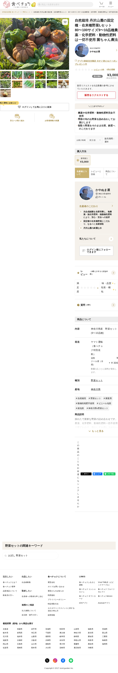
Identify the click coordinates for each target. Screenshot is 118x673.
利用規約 (51, 595)
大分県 (48, 648)
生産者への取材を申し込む (32, 596)
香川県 (62, 644)
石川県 (5, 636)
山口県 (34, 644)
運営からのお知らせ (56, 591)
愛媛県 (76, 644)
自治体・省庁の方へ (30, 615)
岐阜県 (62, 636)
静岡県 (76, 636)
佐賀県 (5, 648)
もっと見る (98, 431)
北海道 (5, 629)
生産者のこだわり (88, 206)
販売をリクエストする (96, 95)
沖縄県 (90, 648)
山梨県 (34, 636)
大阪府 (34, 640)
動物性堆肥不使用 (86, 403)
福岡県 (104, 644)
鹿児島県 (77, 648)
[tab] (96, 173)
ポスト (86, 474)
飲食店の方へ (8, 595)
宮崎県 (62, 648)
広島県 (19, 644)
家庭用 (108, 398)
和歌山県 (77, 640)
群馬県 (19, 633)
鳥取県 (90, 640)
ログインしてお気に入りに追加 (36, 107)
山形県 (76, 629)
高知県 (90, 644)
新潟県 (90, 633)
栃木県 (5, 633)
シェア (98, 474)
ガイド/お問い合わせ (56, 587)
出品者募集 (26, 582)
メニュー (111, 6)
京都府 (19, 640)
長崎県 (19, 648)
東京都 (62, 633)
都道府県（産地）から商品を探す (18, 623)
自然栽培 (82, 398)
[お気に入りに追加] (65, 22)
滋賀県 (5, 640)
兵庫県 (48, 640)
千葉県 (48, 633)
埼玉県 (34, 633)
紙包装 (81, 408)
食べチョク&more (105, 596)
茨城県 (104, 629)
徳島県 (48, 644)
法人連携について (29, 611)
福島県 (90, 629)
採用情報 (51, 615)
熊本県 (34, 648)
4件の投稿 (111, 69)
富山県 (104, 633)
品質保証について (10, 591)
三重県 (104, 636)
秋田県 (62, 629)
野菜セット (97, 380)
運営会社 (51, 582)
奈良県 (62, 640)
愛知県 (90, 636)
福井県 (19, 636)
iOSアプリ (83, 603)
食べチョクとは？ (10, 582)
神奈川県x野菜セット (98, 408)
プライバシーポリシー (57, 600)
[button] (96, 282)
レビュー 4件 (99, 70)
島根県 (104, 640)
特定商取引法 (53, 604)
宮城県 (48, 629)
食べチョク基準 (9, 587)
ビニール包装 (105, 403)
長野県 (48, 636)
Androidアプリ (104, 603)
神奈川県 (95, 389)
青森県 (19, 629)
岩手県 (34, 629)
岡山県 (5, 644)
